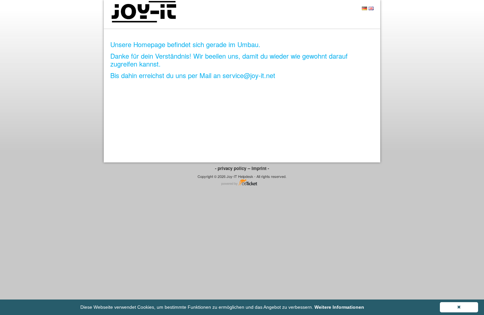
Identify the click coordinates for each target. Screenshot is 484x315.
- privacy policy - (232, 168)
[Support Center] (143, 11)
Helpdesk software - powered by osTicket (242, 182)
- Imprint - (259, 168)
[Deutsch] (364, 8)
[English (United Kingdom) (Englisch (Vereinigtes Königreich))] (371, 8)
